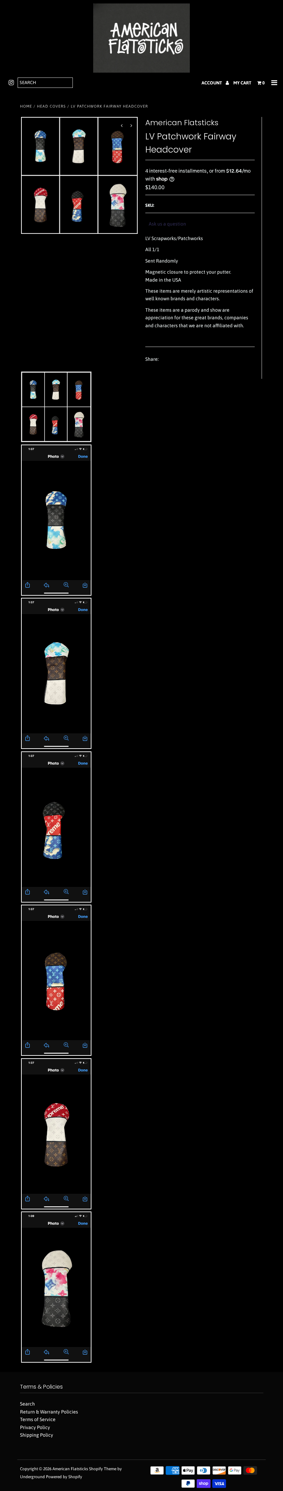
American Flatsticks (70, 1468)
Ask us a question (167, 224)
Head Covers (51, 106)
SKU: (149, 205)
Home (26, 106)
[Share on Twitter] (177, 359)
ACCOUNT (212, 82)
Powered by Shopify (64, 1476)
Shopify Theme (102, 1468)
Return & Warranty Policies (49, 1412)
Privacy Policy (35, 1427)
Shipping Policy (36, 1435)
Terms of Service (38, 1419)
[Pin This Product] (191, 359)
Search (27, 1404)
